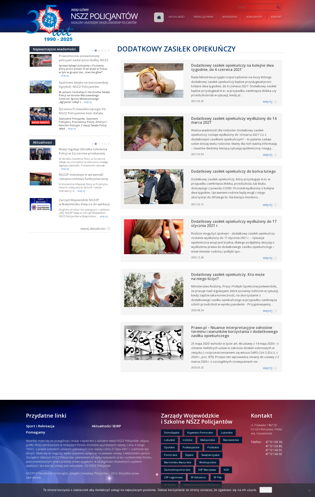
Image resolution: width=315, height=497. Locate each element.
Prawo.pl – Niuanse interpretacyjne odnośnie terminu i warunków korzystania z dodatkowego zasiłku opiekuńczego (234, 331)
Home (159, 17)
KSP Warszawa (207, 469)
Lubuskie (169, 440)
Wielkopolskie (207, 462)
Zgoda (265, 490)
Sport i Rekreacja (40, 426)
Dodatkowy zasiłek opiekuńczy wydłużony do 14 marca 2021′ (233, 120)
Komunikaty (254, 16)
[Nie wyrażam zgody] (309, 490)
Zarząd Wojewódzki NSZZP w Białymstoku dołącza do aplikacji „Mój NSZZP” (84, 204)
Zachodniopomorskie (177, 469)
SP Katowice (198, 477)
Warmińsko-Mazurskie (177, 462)
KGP (226, 469)
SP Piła (218, 477)
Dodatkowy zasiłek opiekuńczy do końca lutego (233, 171)
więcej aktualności (93, 228)
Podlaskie (213, 447)
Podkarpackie (191, 447)
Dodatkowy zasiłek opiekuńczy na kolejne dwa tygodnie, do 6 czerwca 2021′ (232, 67)
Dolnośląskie (171, 432)
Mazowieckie (231, 440)
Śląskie (189, 455)
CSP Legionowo (173, 477)
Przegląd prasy (203, 16)
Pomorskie (170, 455)
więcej (65, 75)
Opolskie (169, 447)
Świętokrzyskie (210, 455)
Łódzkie (188, 440)
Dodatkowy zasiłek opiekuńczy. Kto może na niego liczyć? (228, 276)
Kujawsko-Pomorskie (200, 432)
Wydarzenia (230, 16)
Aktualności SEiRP (106, 426)
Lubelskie (227, 432)
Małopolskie (207, 440)
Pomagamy (35, 432)
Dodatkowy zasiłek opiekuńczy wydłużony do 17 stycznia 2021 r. (233, 223)
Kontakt (276, 16)
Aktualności (177, 16)
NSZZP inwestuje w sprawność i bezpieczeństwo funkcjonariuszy (83, 176)
